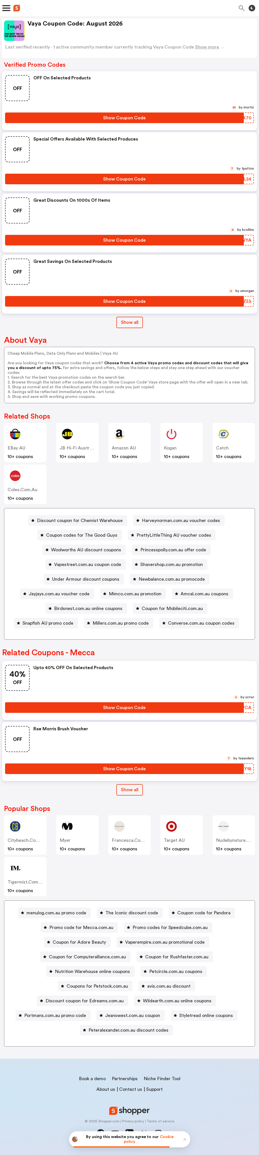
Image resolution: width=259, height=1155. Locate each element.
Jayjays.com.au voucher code (59, 594)
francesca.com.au (131, 840)
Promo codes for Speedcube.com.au (170, 927)
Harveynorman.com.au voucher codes (181, 520)
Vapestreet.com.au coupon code (87, 564)
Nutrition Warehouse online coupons (92, 971)
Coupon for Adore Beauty (79, 942)
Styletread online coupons (206, 1015)
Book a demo (92, 1078)
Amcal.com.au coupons (204, 594)
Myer (65, 840)
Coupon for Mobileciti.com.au (172, 608)
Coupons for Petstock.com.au (97, 986)
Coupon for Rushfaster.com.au (176, 957)
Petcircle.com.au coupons (175, 971)
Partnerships (125, 1078)
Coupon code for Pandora (203, 913)
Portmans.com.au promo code (55, 1015)
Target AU (174, 840)
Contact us (130, 1089)
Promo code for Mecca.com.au (81, 927)
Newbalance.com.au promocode (172, 579)
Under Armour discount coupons (85, 579)
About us (105, 1089)
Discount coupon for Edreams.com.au (85, 1001)
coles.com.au (22, 489)
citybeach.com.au (27, 840)
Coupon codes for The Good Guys (81, 535)
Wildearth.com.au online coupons (177, 1001)
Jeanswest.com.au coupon (132, 1015)
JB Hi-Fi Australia (78, 448)
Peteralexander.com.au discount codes (128, 1030)
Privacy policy (133, 1121)
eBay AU (16, 448)
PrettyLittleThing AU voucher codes (174, 535)
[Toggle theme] (252, 8)
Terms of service (160, 1121)
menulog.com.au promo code (56, 913)
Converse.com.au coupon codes (201, 623)
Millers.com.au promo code (121, 623)
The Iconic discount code (131, 913)
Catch (222, 448)
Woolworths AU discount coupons (86, 550)
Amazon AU (124, 448)
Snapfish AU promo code (48, 623)
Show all (129, 322)
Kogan (170, 448)
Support (154, 1089)
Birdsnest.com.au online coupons (88, 608)
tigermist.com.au (26, 882)
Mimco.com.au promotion (135, 594)
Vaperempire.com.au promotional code (165, 942)
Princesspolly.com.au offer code (173, 550)
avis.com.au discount (168, 986)
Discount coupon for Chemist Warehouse (80, 520)
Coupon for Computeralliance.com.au (87, 957)
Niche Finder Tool (162, 1078)
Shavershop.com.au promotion (171, 564)
